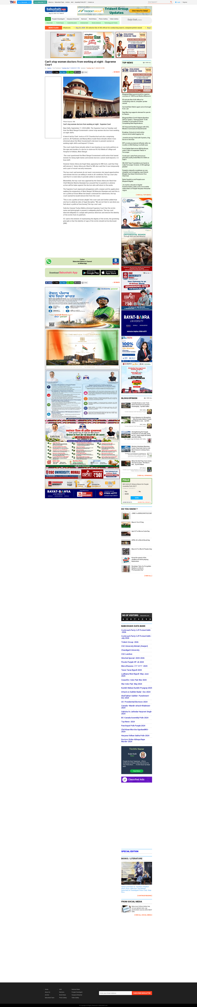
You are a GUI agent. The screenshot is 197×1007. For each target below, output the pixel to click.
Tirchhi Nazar (60, 23)
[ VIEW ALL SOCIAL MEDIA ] (143, 915)
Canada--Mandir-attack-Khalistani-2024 (136, 707)
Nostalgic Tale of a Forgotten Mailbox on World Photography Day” (141, 568)
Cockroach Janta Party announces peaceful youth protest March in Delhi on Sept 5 (135, 157)
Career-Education (72, 23)
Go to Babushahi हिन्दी (40, 2)
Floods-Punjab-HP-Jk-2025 (132, 662)
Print (84, 72)
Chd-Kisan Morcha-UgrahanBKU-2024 (134, 731)
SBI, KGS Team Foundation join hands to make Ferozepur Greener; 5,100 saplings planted (136, 165)
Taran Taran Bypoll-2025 (131, 670)
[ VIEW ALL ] (148, 576)
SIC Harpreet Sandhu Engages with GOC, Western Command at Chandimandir (135, 128)
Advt (72, 2)
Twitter (55, 72)
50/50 (127, 494)
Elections (61, 992)
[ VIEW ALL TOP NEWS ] (143, 195)
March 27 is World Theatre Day (142, 549)
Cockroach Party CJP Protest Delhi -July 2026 (136, 637)
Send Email (77, 72)
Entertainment (84, 23)
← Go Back (116, 72)
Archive (67, 2)
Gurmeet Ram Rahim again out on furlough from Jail (139, 28)
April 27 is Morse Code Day (141, 531)
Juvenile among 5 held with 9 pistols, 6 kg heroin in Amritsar (136, 138)
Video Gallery (114, 19)
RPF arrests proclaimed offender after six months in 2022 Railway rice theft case (136, 144)
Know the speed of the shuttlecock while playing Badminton (140, 559)
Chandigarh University (130, 650)
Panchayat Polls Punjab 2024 (133, 726)
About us (50, 2)
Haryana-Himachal (73, 19)
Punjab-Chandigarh (58, 19)
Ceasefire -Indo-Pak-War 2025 (134, 680)
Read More (136, 771)
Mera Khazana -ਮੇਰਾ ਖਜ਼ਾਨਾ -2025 (134, 666)
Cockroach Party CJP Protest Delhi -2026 (135, 631)
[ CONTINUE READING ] (144, 896)
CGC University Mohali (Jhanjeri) (134, 646)
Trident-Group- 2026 (129, 642)
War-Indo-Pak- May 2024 (131, 684)
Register (185, 2)
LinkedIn (63, 72)
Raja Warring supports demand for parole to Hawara (136, 113)
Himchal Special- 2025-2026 (132, 658)
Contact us (91, 2)
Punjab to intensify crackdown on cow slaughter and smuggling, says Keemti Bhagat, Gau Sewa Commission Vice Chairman (135, 173)
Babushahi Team (59, 2)
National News (76, 989)
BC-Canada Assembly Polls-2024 (134, 718)
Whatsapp (70, 72)
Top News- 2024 (128, 722)
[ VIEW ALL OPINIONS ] (144, 475)
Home (48, 19)
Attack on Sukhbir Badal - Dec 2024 (135, 692)
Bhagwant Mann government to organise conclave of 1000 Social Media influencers (136, 95)
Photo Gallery (103, 19)
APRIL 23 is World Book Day (141, 540)
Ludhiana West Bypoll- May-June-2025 (135, 675)
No (140, 491)
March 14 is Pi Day (138, 522)
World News (93, 19)
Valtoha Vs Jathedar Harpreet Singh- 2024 (136, 713)
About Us (47, 992)
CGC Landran (126, 654)
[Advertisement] (53, 107)
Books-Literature (96, 23)
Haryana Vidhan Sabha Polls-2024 (135, 736)
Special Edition (129, 851)
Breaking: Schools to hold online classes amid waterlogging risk (133, 133)
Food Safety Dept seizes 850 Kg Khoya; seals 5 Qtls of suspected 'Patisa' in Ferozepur (135, 150)
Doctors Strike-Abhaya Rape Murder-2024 (133, 740)
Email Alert (50, 23)
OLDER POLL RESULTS (144, 502)
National (84, 19)
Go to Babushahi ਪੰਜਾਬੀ (24, 2)
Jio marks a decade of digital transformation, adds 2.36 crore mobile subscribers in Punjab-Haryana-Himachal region (136, 187)
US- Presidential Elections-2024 (134, 702)
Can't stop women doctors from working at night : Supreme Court (80, 63)
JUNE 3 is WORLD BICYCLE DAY (142, 513)
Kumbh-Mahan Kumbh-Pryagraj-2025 (136, 688)
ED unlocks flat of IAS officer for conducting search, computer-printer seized (77, 28)
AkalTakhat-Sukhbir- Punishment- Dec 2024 (135, 697)
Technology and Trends (110, 23)
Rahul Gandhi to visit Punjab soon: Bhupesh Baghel (133, 180)
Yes (126, 491)
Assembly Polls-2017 (80, 2)
